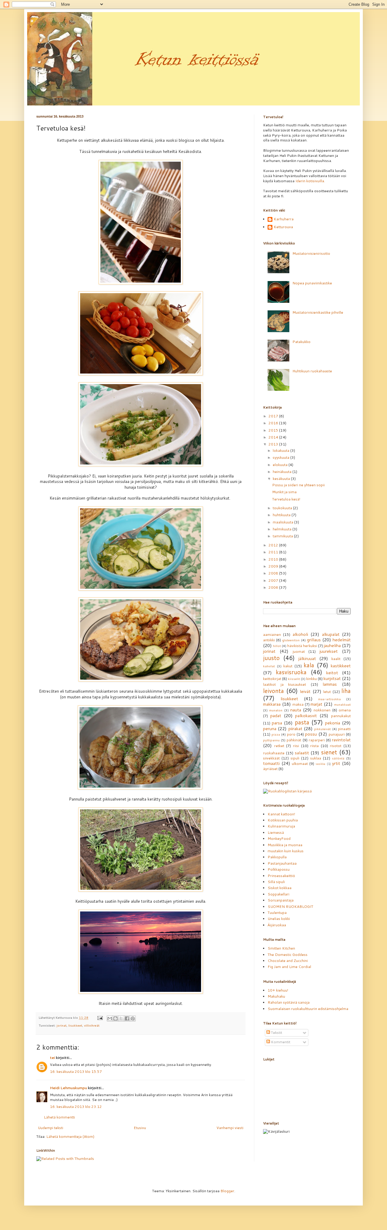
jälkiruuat (307, 658)
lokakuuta (281, 450)
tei (52, 1057)
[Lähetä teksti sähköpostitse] (100, 1017)
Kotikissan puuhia (283, 820)
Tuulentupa (277, 912)
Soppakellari (278, 894)
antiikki (269, 640)
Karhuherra (284, 219)
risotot (335, 745)
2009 (273, 566)
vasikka (320, 764)
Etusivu (140, 1127)
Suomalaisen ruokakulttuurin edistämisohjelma (308, 1008)
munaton (275, 710)
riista (314, 745)
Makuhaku (276, 996)
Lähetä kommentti (59, 1117)
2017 (273, 416)
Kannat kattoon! (281, 814)
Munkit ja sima (284, 491)
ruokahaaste (274, 753)
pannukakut (341, 715)
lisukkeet (75, 1025)
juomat (299, 651)
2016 (273, 423)
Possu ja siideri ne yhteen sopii (298, 484)
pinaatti (344, 728)
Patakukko (301, 341)
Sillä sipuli (276, 881)
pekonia (332, 723)
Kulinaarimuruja (281, 826)
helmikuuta (282, 529)
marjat (316, 704)
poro (291, 734)
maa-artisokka (329, 699)
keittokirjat (272, 678)
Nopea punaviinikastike (312, 283)
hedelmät (342, 639)
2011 (273, 552)
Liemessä (276, 832)
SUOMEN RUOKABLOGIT (290, 906)
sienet (329, 752)
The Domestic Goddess (287, 954)
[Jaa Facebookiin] (127, 1018)
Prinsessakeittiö (281, 875)
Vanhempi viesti (229, 1127)
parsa (277, 723)
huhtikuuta (282, 514)
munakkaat (342, 704)
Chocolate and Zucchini (288, 960)
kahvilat (269, 666)
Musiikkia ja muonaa (285, 844)
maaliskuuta (283, 522)
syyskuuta (281, 457)
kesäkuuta (282, 478)
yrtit (336, 763)
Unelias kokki (279, 918)
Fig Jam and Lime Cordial (289, 966)
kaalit (335, 658)
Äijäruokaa (277, 924)
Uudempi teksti (50, 1127)
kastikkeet (341, 665)
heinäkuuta (282, 471)
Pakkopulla (277, 856)
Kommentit (280, 1041)
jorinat (62, 1025)
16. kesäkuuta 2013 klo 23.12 (76, 1106)
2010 (273, 559)
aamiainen (272, 634)
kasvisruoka (291, 672)
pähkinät (294, 740)
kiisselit (294, 678)
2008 (273, 573)
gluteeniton (291, 640)
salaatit (302, 752)
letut (327, 691)
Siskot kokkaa (279, 887)
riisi (296, 745)
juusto (271, 658)
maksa (298, 704)
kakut (287, 665)
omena (345, 710)
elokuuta (280, 464)
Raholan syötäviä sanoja (289, 1002)
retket (279, 745)
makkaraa (272, 704)
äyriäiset (270, 768)
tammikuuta (283, 536)
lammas (330, 684)
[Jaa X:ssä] (121, 1018)
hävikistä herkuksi (302, 645)
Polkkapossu (279, 869)
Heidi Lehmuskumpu (68, 1087)
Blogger (227, 1190)
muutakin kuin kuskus (286, 850)
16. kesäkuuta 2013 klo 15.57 (76, 1071)
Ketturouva (283, 227)
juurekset (329, 651)
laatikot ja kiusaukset (284, 684)
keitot (332, 672)
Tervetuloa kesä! (286, 499)
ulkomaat (300, 763)
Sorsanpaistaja (281, 900)
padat (275, 715)
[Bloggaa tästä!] (115, 1018)
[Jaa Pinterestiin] (133, 1018)
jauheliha (332, 645)
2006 (273, 587)
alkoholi (300, 634)
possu (311, 734)
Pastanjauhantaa (282, 863)
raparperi (317, 740)
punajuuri (337, 734)
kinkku (311, 678)
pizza (276, 734)
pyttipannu (271, 740)
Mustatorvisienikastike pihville (317, 312)
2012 (273, 545)
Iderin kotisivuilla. (310, 180)
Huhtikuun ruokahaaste (312, 371)
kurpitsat (332, 678)
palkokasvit (306, 715)
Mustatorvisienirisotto (311, 253)
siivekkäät (271, 758)
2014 (273, 437)
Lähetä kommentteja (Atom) (70, 1136)
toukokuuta (283, 507)
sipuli (295, 758)
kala (309, 665)
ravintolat (341, 739)
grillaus (314, 639)
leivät (305, 691)
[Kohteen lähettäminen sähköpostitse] (110, 1018)
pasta (302, 722)
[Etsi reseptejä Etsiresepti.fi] (287, 791)
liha (346, 691)
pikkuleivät (322, 729)
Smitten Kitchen (281, 948)
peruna (269, 728)
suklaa (315, 758)
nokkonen (322, 710)
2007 (273, 580)
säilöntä (338, 758)
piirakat (295, 728)
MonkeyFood (279, 838)
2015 (273, 430)
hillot (277, 645)
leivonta (273, 691)
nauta (295, 710)
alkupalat (331, 634)
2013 (273, 444)
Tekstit (276, 1032)
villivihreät (91, 1025)
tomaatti (271, 763)
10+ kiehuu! (278, 990)
